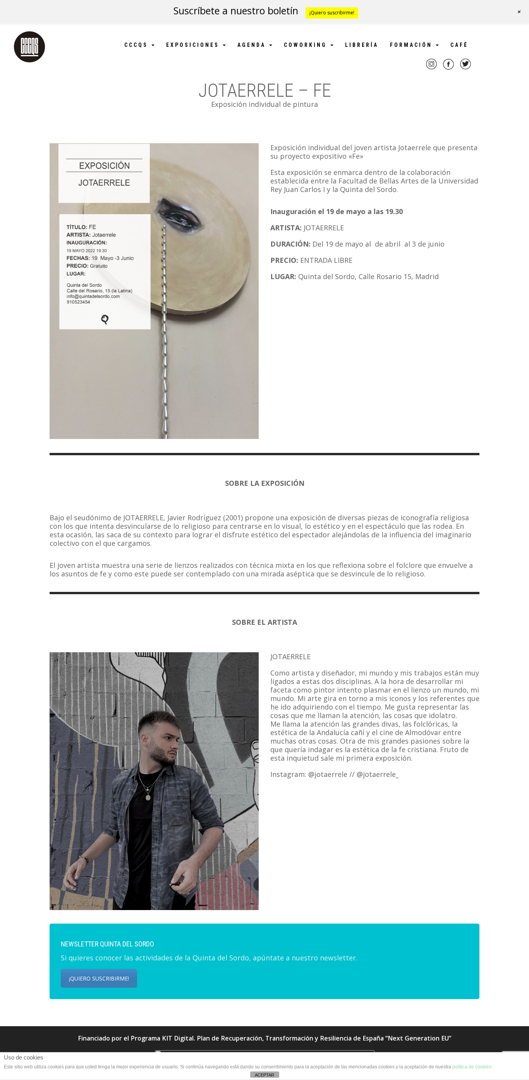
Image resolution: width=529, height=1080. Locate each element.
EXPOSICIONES (194, 45)
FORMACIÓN (412, 45)
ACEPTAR (264, 1075)
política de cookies (471, 1067)
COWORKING (307, 45)
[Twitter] (465, 68)
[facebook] (448, 68)
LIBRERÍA (361, 45)
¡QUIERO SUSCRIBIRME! (99, 978)
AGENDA (252, 45)
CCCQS (137, 45)
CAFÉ (459, 45)
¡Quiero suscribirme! (331, 12)
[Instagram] (431, 68)
